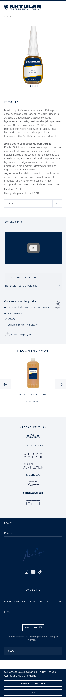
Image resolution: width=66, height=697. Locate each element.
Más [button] (11, 651)
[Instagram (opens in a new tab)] (26, 572)
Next (60, 384)
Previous (5, 384)
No (33, 692)
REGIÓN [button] (8, 523)
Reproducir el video (33, 248)
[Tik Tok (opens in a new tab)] (40, 572)
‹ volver (7, 16)
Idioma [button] (8, 533)
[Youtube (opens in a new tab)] (33, 572)
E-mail (8, 612)
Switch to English (33, 683)
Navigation (58, 6)
